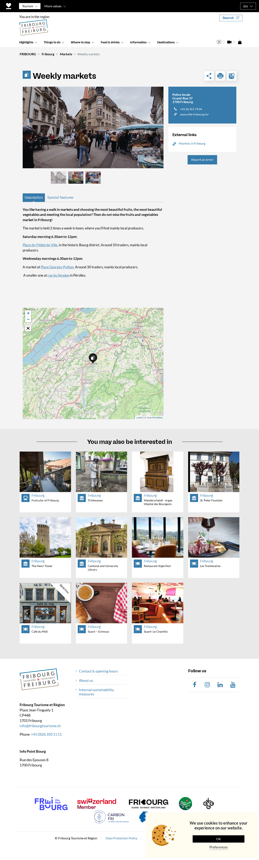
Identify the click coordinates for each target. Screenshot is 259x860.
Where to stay (80, 42)
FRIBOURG (28, 54)
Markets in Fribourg (192, 143)
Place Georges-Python (57, 267)
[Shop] (240, 41)
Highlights (26, 42)
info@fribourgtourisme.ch (40, 726)
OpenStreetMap (154, 417)
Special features (60, 197)
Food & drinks (110, 42)
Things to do (52, 42)
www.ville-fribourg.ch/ (194, 114)
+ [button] (28, 313)
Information (138, 42)
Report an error (202, 160)
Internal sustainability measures (96, 692)
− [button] (28, 319)
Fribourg (48, 54)
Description (34, 197)
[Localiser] (231, 76)
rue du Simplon (58, 275)
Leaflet (139, 417)
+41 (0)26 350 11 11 (46, 734)
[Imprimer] (220, 76)
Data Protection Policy (121, 838)
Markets (66, 54)
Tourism (27, 6)
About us (86, 680)
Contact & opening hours (98, 671)
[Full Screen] (28, 328)
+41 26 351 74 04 (191, 109)
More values (53, 6)
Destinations (166, 42)
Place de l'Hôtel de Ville (40, 245)
